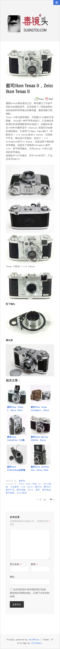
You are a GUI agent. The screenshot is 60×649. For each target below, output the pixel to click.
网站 (12, 577)
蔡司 (38, 490)
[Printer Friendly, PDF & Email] (44, 99)
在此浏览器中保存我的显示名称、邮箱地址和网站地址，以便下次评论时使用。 (30, 593)
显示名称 (16, 564)
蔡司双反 (46, 490)
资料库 (22, 481)
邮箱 (34, 564)
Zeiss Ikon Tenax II (30, 484)
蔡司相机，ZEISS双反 (16, 493)
